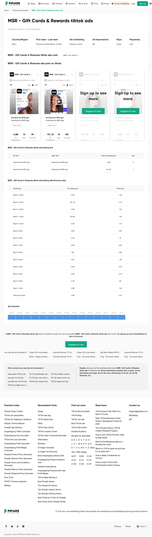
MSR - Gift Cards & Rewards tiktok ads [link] (47, 10)
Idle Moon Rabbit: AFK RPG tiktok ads (112, 352)
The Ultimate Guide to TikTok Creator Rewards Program (107, 429)
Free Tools (8, 477)
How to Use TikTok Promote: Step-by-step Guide (110, 436)
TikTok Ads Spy (44, 415)
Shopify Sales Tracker (13, 411)
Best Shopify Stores (46, 481)
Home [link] (6, 10)
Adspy (40, 411)
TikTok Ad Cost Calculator (15, 439)
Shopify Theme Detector (14, 423)
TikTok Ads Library (46, 427)
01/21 (73, 460)
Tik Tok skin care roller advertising (40, 377)
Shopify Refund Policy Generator (18, 458)
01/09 (73, 463)
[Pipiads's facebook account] (6, 526)
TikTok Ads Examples (80, 411)
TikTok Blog (76, 415)
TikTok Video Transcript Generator (52, 435)
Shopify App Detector (13, 427)
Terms (128, 526)
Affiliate (7, 485)
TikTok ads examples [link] (20, 10)
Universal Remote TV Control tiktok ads (65, 352)
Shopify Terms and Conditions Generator (17, 464)
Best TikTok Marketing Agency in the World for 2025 (109, 443)
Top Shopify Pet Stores (47, 485)
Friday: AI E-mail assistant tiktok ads (41, 352)
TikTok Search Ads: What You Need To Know (108, 412)
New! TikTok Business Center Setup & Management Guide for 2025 (108, 421)
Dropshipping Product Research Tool (51, 461)
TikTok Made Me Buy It (47, 477)
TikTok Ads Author (79, 427)
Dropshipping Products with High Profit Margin (52, 472)
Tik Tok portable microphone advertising (61, 374)
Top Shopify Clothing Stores (49, 493)
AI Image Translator (46, 447)
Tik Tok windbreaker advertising (40, 374)
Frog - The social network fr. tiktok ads (88, 356)
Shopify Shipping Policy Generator (18, 473)
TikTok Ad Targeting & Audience (17, 419)
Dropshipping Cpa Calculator (16, 435)
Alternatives (43, 439)
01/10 (89, 460)
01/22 (89, 456)
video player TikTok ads (17, 374)
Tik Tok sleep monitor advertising (61, 377)
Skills (40, 423)
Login (133, 3)
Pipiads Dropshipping (47, 466)
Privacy (117, 526)
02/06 (81, 456)
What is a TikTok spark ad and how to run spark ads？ (110, 450)
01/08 (81, 463)
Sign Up (143, 3)
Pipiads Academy (78, 431)
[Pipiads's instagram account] (23, 526)
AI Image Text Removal (47, 451)
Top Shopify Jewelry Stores (49, 489)
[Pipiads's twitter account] (12, 526)
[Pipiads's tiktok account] (17, 526)
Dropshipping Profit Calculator (17, 443)
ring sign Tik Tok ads (15, 377)
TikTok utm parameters (14, 415)
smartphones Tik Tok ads (17, 381)
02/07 (73, 456)
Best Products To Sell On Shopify (52, 497)
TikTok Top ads (77, 419)
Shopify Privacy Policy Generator (18, 454)
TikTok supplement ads (59, 381)
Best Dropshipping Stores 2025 (51, 455)
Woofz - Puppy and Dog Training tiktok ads (41, 356)
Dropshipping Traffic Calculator (17, 431)
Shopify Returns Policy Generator (18, 469)
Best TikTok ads (78, 423)
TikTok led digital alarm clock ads (18, 385)
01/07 (89, 463)
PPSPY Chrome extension (15, 481)
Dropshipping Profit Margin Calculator (15, 449)
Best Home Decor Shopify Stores (52, 501)
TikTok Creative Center (47, 431)
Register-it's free (93, 111)
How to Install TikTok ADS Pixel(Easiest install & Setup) (107, 463)
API (130, 419)
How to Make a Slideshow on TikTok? (107, 457)
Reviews (41, 443)
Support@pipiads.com (138, 411)
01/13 (81, 460)
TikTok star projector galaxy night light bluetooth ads (40, 381)
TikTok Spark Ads (45, 419)
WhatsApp (133, 415)
